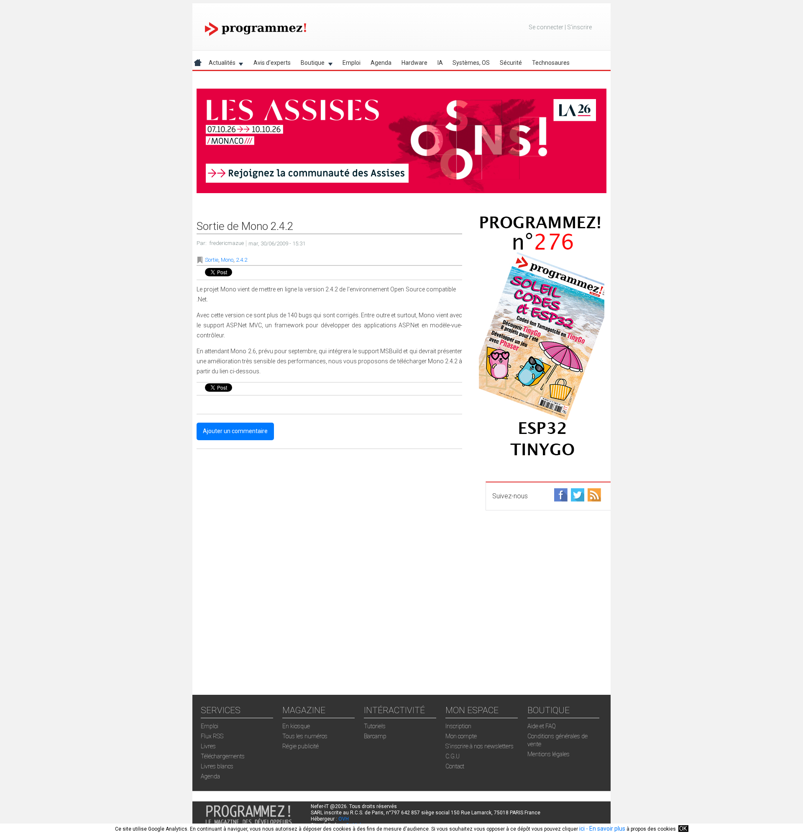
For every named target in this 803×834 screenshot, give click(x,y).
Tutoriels (375, 726)
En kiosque (296, 726)
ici (582, 828)
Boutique (310, 64)
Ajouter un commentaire (235, 431)
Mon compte (461, 736)
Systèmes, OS (471, 62)
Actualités (219, 64)
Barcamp (375, 736)
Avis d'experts (272, 62)
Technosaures (551, 62)
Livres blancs (217, 766)
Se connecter (546, 27)
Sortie (211, 260)
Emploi (352, 62)
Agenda (381, 62)
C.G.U (452, 756)
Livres (208, 746)
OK (683, 828)
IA (440, 62)
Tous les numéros (304, 736)
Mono (227, 260)
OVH (343, 819)
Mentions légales (548, 754)
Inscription (458, 726)
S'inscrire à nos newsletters (479, 746)
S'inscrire (579, 27)
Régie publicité (300, 746)
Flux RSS (212, 736)
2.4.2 (241, 260)
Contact (454, 766)
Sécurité (511, 62)
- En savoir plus (605, 828)
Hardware (414, 62)
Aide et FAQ (541, 726)
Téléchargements (223, 756)
